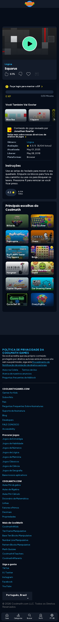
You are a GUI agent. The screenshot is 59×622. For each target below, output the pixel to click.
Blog (4, 415)
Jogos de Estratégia (12, 439)
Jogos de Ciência (11, 466)
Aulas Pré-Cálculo (11, 494)
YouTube (6, 586)
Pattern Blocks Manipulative (16, 544)
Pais (4, 402)
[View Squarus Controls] (37, 74)
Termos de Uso (29, 370)
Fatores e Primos (10, 507)
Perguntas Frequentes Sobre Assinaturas (22, 406)
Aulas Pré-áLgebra (11, 485)
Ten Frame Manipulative (14, 531)
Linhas (5, 503)
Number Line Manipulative (15, 540)
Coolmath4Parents (12, 558)
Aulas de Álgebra (10, 489)
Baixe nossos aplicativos (14, 475)
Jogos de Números (12, 448)
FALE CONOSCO (10, 424)
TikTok (5, 568)
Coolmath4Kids (10, 526)
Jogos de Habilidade (12, 443)
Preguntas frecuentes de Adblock (19, 377)
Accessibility (8, 429)
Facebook (7, 581)
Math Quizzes (9, 549)
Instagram (7, 577)
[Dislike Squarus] (20, 74)
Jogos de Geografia (12, 470)
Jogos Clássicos (10, 461)
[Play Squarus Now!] (30, 44)
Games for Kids (10, 392)
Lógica (8, 64)
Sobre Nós (7, 397)
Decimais (7, 512)
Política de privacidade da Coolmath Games (23, 351)
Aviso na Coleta (10, 370)
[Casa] (29, 4)
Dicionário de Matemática (15, 498)
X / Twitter (7, 572)
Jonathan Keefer (24, 131)
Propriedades (9, 516)
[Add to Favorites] (28, 73)
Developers (8, 420)
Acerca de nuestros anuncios (17, 373)
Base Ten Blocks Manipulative (16, 535)
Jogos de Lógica (10, 452)
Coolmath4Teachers (12, 553)
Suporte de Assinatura (13, 411)
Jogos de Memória (11, 457)
